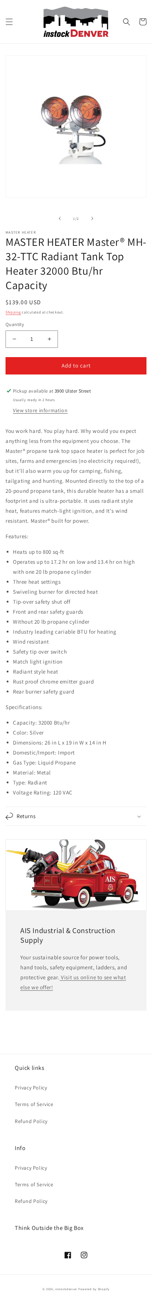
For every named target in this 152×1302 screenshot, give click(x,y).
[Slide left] (60, 218)
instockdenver (66, 1289)
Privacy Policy (31, 1087)
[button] (9, 22)
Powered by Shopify (94, 1289)
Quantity (15, 324)
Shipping (13, 312)
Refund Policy (31, 1121)
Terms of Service (34, 1104)
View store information (40, 410)
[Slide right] (92, 218)
